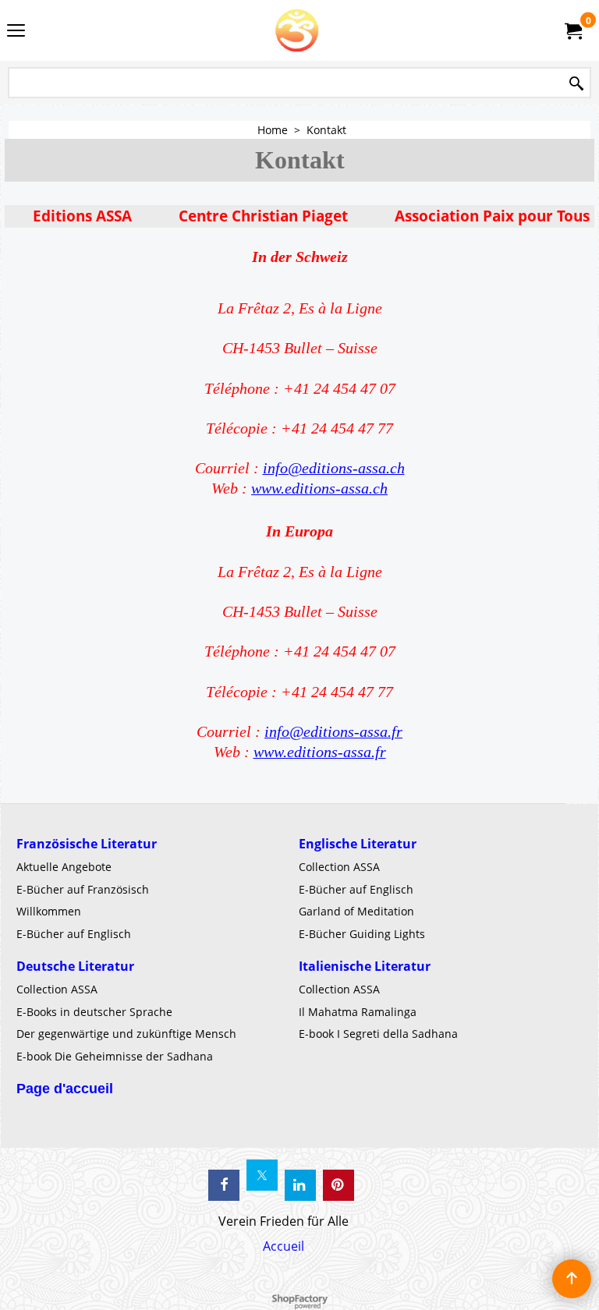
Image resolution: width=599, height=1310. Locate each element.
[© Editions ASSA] (296, 30)
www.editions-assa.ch (319, 488)
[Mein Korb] (572, 30)
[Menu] (16, 32)
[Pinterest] (338, 1185)
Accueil (283, 1246)
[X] (262, 1175)
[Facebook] (223, 1185)
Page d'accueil (64, 1088)
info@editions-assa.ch (334, 468)
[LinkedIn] (300, 1185)
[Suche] (576, 83)
